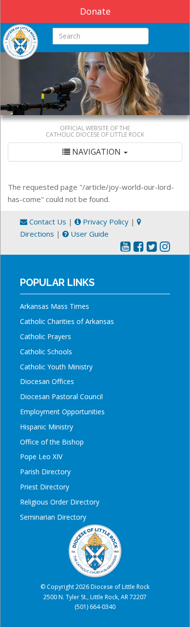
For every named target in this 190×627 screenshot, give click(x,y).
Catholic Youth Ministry (56, 366)
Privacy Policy (105, 221)
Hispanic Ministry (46, 426)
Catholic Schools (46, 351)
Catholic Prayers (45, 336)
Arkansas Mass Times (54, 306)
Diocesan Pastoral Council (61, 396)
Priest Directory (44, 486)
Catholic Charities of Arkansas (67, 321)
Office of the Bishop (52, 441)
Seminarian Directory (53, 517)
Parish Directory (45, 471)
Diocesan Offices (47, 381)
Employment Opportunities (62, 411)
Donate (95, 11)
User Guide (89, 234)
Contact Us (46, 221)
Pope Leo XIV (41, 456)
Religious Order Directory (59, 501)
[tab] (95, 152)
